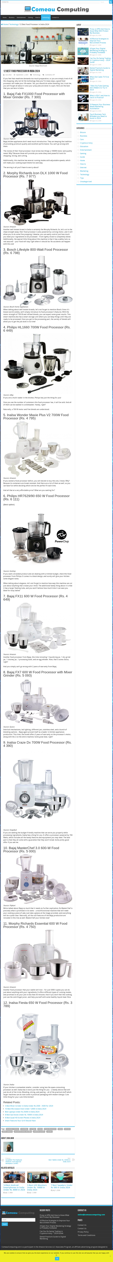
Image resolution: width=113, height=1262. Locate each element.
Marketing (84, 171)
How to (37, 17)
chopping (24, 1129)
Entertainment (21, 17)
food (40, 1129)
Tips (82, 178)
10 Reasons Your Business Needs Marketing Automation (100, 107)
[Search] (110, 2)
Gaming (30, 17)
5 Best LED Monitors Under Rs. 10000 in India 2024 (37, 1187)
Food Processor (50, 1129)
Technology (46, 17)
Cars (82, 139)
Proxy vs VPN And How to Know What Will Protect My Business (100, 31)
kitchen (67, 1129)
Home (5, 17)
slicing (49, 1131)
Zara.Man (8, 75)
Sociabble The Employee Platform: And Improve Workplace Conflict (14, 1161)
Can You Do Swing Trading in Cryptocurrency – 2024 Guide (100, 60)
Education (84, 146)
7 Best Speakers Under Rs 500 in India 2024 (62, 1186)
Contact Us (5, 2)
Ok (57, 1258)
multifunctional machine (23, 1131)
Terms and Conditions (86, 1235)
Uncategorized (86, 182)
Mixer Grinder (7, 1131)
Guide (82, 157)
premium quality (39, 1131)
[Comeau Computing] (56, 9)
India (60, 1129)
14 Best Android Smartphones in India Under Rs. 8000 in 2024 (14, 1187)
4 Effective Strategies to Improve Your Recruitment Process (99, 41)
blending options (12, 1129)
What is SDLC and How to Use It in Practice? (100, 97)
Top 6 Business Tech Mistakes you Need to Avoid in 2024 (98, 116)
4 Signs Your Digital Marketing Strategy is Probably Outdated (98, 50)
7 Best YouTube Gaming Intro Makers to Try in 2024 (99, 88)
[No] (110, 1256)
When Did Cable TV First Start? (99, 78)
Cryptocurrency (86, 143)
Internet (83, 167)
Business (11, 17)
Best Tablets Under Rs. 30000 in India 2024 (59, 1160)
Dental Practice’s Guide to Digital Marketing (100, 69)
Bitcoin (83, 132)
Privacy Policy (83, 1232)
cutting (33, 1129)
